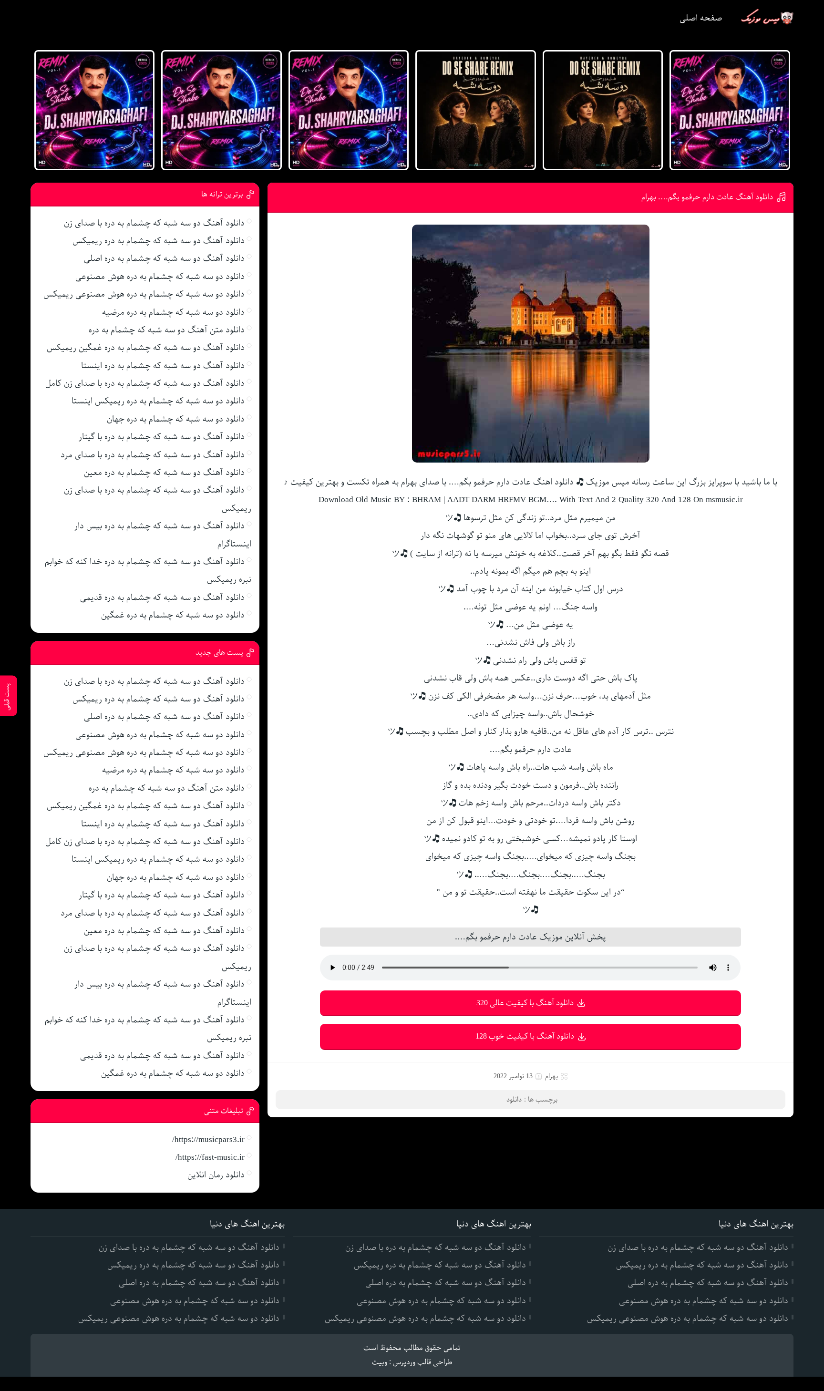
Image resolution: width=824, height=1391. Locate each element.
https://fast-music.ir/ (210, 1157)
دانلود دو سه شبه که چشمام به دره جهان (176, 419)
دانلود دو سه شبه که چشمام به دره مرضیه (173, 312)
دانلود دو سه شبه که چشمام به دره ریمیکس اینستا (158, 401)
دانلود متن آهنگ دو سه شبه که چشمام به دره (167, 330)
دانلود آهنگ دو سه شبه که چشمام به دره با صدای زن (154, 223)
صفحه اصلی (701, 18)
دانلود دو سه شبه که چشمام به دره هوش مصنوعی (160, 276)
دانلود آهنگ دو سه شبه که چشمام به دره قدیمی (162, 597)
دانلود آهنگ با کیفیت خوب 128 (524, 1036)
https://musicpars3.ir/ (208, 1140)
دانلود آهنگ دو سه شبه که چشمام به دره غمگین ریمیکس (146, 347)
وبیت (379, 1362)
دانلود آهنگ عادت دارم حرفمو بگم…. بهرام (707, 197)
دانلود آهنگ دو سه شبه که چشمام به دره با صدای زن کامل (145, 383)
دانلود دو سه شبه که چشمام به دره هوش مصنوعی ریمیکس (144, 294)
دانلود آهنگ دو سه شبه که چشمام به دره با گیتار (162, 437)
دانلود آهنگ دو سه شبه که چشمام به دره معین (164, 472)
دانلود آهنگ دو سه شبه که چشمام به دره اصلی (164, 258)
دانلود (514, 1099)
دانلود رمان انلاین (216, 1175)
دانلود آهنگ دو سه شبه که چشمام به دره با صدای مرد (153, 455)
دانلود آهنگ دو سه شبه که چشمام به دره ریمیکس (158, 241)
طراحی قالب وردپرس (423, 1362)
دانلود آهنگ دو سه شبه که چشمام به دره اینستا (163, 366)
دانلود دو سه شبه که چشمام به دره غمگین (173, 615)
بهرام (551, 1076)
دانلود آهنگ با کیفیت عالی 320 (525, 1003)
